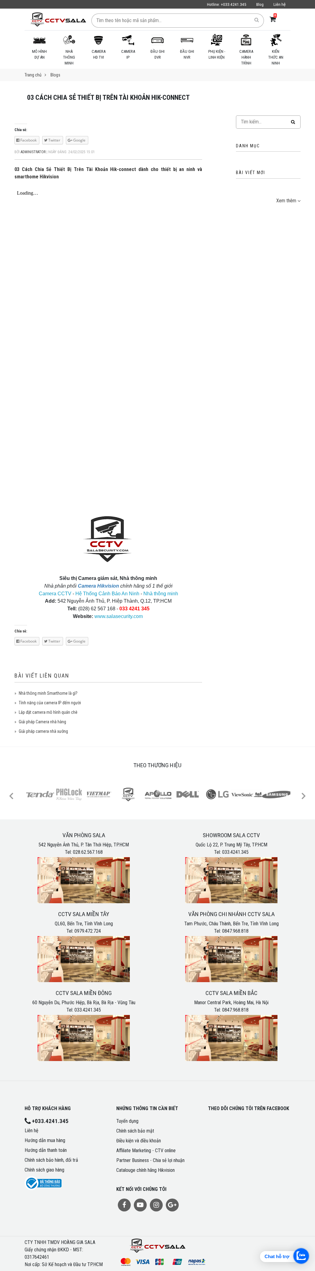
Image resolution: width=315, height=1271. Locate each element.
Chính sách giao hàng (44, 1170)
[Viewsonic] (246, 794)
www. (100, 616)
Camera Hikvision (98, 586)
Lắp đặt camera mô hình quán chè (48, 712)
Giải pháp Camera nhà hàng (42, 721)
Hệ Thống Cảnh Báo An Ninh (107, 593)
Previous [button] (11, 795)
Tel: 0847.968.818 (231, 931)
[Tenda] (40, 794)
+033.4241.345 (226, 4)
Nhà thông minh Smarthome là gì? (48, 693)
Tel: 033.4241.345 (231, 852)
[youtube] (140, 1205)
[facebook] (124, 1205)
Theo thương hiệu (157, 765)
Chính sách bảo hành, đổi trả (51, 1160)
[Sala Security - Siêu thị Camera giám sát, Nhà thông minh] (58, 19)
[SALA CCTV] (128, 794)
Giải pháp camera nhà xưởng (43, 731)
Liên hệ (279, 4)
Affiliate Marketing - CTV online (146, 1150)
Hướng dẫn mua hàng (45, 1140)
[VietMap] (99, 794)
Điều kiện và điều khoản (138, 1141)
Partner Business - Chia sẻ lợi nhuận (150, 1160)
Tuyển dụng (127, 1121)
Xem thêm (286, 201)
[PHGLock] (69, 794)
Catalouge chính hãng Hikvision (145, 1170)
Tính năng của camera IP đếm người (50, 702)
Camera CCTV (55, 593)
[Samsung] (276, 794)
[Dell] (187, 794)
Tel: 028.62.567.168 (84, 852)
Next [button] (303, 795)
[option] (39, 795)
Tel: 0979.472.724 (83, 931)
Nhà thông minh (160, 593)
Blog (260, 4)
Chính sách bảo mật (135, 1131)
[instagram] (156, 1205)
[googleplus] (172, 1205)
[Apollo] (158, 794)
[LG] (217, 794)
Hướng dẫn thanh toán (46, 1150)
